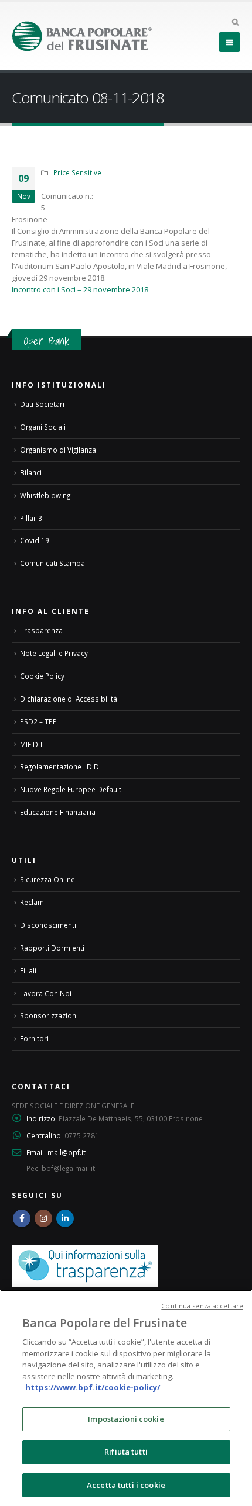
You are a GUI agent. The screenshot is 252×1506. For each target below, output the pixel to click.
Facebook (21, 1218)
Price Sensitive (77, 172)
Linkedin (65, 1218)
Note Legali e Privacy (54, 653)
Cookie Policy (42, 676)
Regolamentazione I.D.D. (60, 766)
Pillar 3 (31, 518)
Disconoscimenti (48, 925)
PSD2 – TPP (38, 721)
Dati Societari (42, 404)
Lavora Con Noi (45, 993)
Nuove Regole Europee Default (70, 789)
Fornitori (34, 1038)
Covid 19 (34, 540)
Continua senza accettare (202, 1305)
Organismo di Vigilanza (58, 449)
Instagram (43, 1218)
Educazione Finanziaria (58, 812)
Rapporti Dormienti (52, 947)
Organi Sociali (43, 426)
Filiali (28, 970)
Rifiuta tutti (126, 1451)
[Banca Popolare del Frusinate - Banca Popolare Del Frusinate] (82, 36)
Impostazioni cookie (126, 1419)
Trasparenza (41, 630)
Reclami (33, 902)
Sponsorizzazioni (49, 1015)
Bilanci (31, 472)
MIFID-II (32, 744)
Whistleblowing (45, 495)
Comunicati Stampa (52, 563)
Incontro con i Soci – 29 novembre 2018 (80, 289)
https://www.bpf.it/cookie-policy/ (92, 1387)
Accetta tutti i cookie (126, 1485)
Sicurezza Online (47, 879)
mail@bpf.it (66, 1152)
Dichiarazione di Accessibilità (68, 698)
